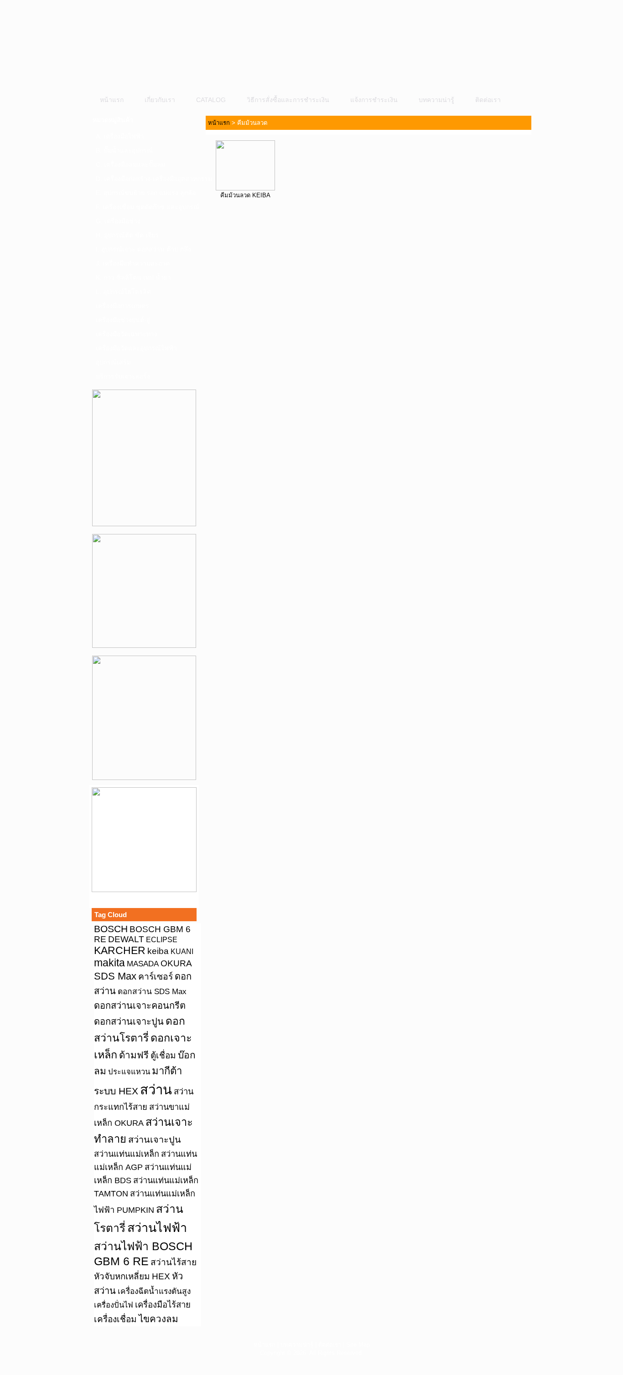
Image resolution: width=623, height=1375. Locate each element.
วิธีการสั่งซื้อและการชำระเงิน (288, 99)
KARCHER (119, 950)
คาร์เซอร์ (155, 976)
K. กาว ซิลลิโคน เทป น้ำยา (133, 277)
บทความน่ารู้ (436, 99)
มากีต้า (167, 1071)
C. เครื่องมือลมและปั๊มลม (130, 164)
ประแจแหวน (129, 1071)
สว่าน (156, 1089)
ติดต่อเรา (488, 99)
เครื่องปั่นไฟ (113, 1305)
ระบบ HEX (116, 1091)
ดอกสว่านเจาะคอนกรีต (140, 1005)
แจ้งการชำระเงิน (374, 99)
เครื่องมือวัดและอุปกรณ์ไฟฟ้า (136, 348)
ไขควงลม (158, 1318)
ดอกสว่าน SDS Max (152, 991)
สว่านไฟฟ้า (157, 1228)
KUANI (182, 951)
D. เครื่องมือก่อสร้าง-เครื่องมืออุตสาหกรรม (147, 178)
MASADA (143, 963)
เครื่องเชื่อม (115, 1319)
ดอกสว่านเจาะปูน (129, 1021)
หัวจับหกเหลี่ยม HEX (132, 1276)
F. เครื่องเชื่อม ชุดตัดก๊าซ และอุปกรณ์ (147, 206)
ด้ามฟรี (134, 1055)
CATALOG (211, 99)
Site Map (358, 1344)
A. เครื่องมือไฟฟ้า (120, 136)
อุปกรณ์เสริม (113, 362)
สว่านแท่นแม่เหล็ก (126, 1154)
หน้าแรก (112, 99)
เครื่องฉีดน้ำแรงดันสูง (154, 1291)
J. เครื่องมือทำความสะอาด (133, 263)
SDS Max (115, 976)
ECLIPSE (161, 940)
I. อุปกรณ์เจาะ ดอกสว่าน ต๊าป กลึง (143, 249)
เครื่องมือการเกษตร (122, 305)
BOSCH (111, 929)
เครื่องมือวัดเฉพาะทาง (126, 334)
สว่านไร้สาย (174, 1262)
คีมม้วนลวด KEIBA (245, 195)
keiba (158, 951)
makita (109, 963)
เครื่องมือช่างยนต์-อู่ (123, 319)
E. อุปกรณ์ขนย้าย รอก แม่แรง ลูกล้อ (146, 192)
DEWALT (126, 939)
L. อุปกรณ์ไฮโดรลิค (123, 291)
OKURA (176, 963)
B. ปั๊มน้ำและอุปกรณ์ (124, 150)
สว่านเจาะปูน (154, 1139)
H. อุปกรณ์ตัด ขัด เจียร (127, 235)
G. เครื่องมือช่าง (118, 221)
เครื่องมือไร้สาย (163, 1304)
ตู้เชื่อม (163, 1055)
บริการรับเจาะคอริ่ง (123, 376)
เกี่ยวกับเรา (160, 99)
